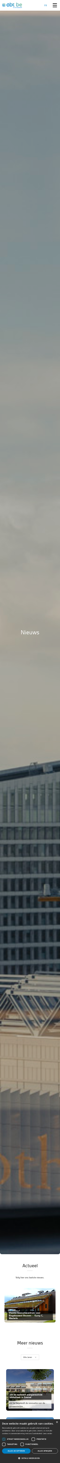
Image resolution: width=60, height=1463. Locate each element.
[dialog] (30, 1441)
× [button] (57, 1422)
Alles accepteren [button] (16, 1451)
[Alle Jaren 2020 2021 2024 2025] (30, 1357)
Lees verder (47, 1433)
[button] (30, 1458)
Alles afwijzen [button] (45, 1451)
